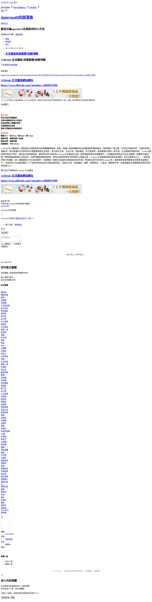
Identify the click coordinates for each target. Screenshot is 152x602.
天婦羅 (3, 348)
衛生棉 (3, 474)
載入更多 (5, 233)
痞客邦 (18, 218)
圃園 (2, 502)
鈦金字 (3, 439)
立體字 (3, 423)
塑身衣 (3, 505)
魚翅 (2, 359)
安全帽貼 (4, 311)
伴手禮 (3, 337)
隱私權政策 (88, 571)
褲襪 (2, 447)
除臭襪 (3, 300)
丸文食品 (4, 327)
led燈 (3, 434)
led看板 (4, 442)
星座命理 (19, 34)
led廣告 (4, 436)
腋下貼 (3, 316)
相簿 (7, 39)
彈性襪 (3, 444)
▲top (3, 228)
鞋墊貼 (3, 324)
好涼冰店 (4, 308)
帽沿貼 (3, 292)
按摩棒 (3, 463)
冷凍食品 (4, 356)
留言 (23, 218)
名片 (7, 44)
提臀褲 (3, 512)
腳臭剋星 (4, 295)
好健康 (3, 404)
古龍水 (3, 500)
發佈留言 (5, 246)
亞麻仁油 (4, 410)
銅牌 (2, 426)
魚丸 (2, 345)
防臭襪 (3, 303)
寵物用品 (18, 225)
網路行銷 (4, 482)
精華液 (3, 492)
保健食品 (4, 407)
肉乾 (2, 343)
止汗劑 (3, 319)
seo (2, 484)
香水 (2, 497)
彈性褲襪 (4, 450)
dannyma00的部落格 (17, 17)
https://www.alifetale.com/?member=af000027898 (29, 85)
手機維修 (4, 471)
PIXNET (59, 571)
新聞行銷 (4, 486)
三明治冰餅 (5, 305)
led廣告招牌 (5, 431)
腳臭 (2, 297)
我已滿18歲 (5, 597)
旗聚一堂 (4, 329)
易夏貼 (3, 313)
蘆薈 (2, 489)
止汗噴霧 (4, 321)
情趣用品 (4, 460)
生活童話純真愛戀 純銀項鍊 (21, 53)
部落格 (8, 42)
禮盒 (2, 335)
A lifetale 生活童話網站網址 (17, 80)
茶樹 (2, 494)
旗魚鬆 (3, 332)
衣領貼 (3, 367)
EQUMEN (5, 510)
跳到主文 (4, 23)
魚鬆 (2, 340)
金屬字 (3, 428)
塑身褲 (3, 508)
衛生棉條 (4, 476)
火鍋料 (3, 351)
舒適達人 (4, 479)
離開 (12, 597)
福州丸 (3, 353)
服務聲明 (97, 571)
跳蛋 (2, 466)
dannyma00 (5, 206)
